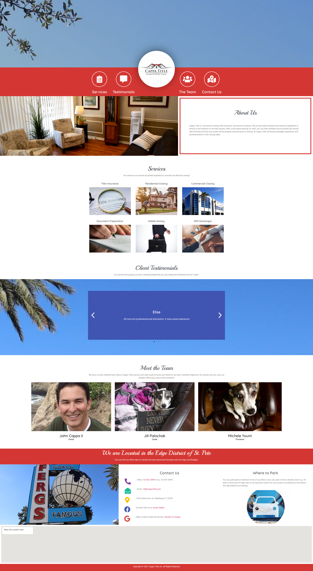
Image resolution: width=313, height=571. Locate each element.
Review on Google (172, 517)
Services (99, 92)
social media (158, 507)
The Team (187, 92)
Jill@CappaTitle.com (152, 489)
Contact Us (211, 92)
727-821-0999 (149, 480)
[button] (93, 315)
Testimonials (123, 92)
